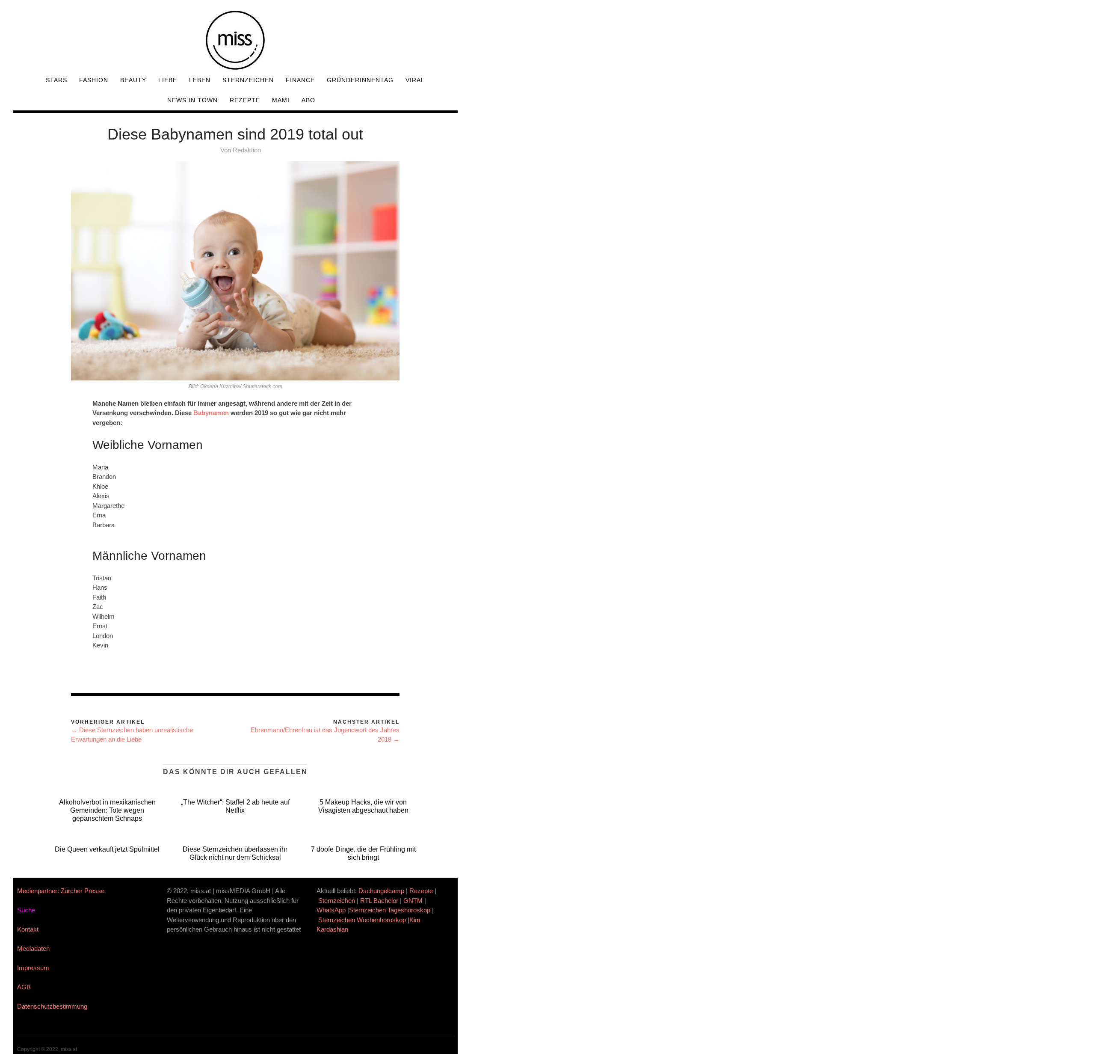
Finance (300, 80)
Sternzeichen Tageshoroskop (389, 910)
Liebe (167, 80)
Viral (415, 80)
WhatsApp (331, 910)
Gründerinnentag (360, 80)
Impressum (33, 967)
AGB (24, 987)
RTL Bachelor (379, 900)
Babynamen (211, 412)
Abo (308, 100)
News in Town (192, 100)
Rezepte (245, 100)
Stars (56, 80)
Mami (281, 100)
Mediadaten (33, 948)
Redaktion (247, 150)
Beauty (133, 80)
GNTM (413, 900)
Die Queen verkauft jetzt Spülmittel (107, 849)
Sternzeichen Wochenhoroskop (362, 919)
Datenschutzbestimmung (52, 1006)
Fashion (93, 80)
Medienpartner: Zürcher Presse (60, 890)
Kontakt (27, 929)
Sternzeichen (248, 80)
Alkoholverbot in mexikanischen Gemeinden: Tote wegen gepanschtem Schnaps (107, 810)
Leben (199, 80)
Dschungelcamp (381, 890)
